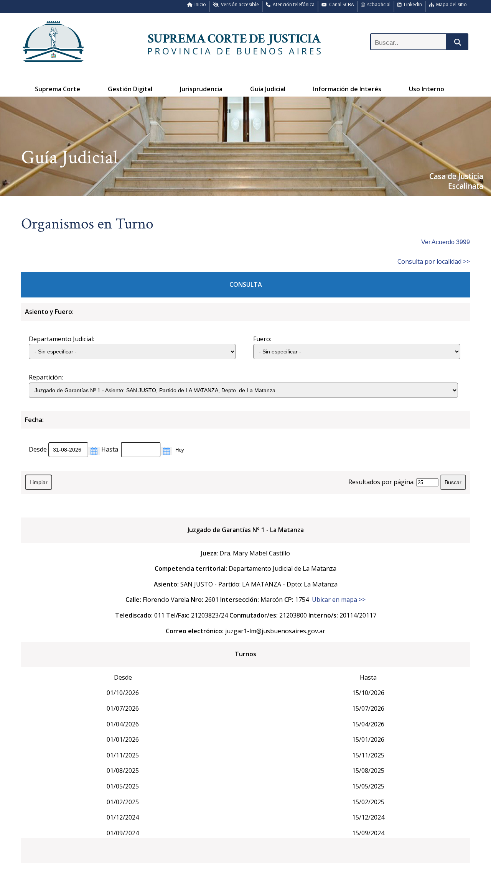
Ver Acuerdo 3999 (445, 242)
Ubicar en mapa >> (339, 599)
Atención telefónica (292, 4)
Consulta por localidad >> (433, 261)
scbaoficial (377, 4)
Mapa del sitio (450, 4)
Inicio (199, 4)
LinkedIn (412, 4)
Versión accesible (239, 4)
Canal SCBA (340, 4)
